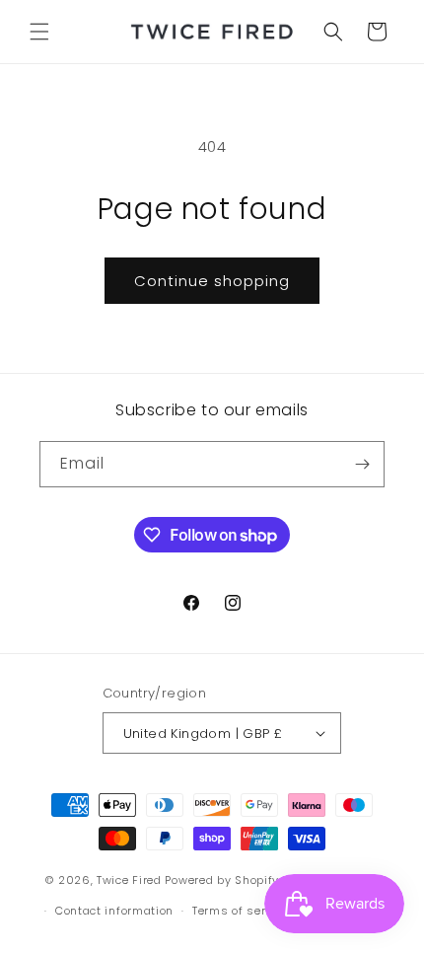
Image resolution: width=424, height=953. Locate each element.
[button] (39, 31)
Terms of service (240, 910)
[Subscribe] (362, 464)
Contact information (114, 910)
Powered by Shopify (222, 880)
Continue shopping (212, 280)
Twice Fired (129, 880)
